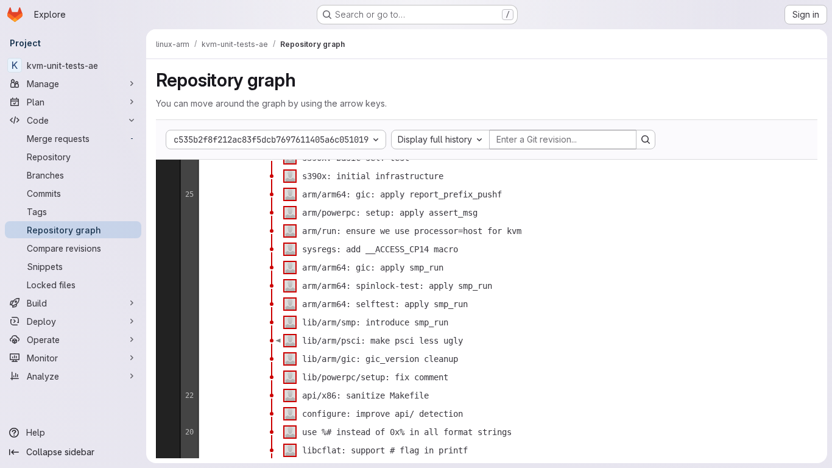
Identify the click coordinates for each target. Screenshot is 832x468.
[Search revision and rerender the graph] (645, 139)
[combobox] (440, 139)
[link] (272, 176)
